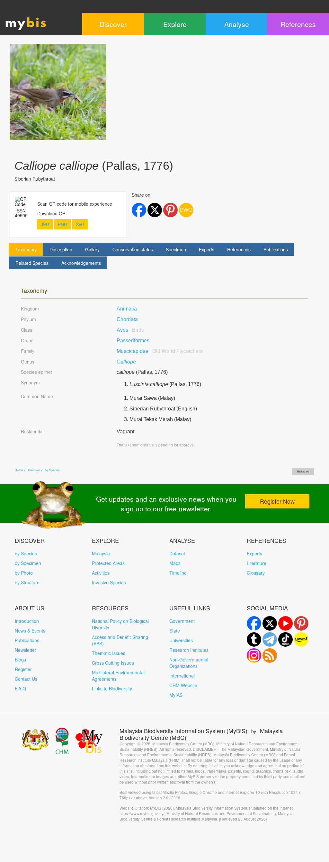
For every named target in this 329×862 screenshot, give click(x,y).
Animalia (127, 308)
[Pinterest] (301, 623)
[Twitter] (269, 623)
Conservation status (132, 249)
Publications (275, 249)
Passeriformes (133, 340)
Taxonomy (26, 249)
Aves (130, 330)
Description (60, 249)
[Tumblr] (254, 639)
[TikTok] (285, 639)
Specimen (176, 249)
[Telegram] (269, 639)
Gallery (92, 249)
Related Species (32, 263)
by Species (52, 470)
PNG (62, 224)
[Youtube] (285, 623)
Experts (206, 249)
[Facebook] (254, 623)
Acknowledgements (81, 263)
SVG (80, 224)
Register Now (277, 501)
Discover (34, 470)
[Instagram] (254, 655)
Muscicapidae (160, 351)
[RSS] (269, 655)
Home (19, 470)
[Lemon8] (301, 639)
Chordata (127, 319)
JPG (45, 224)
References (239, 249)
